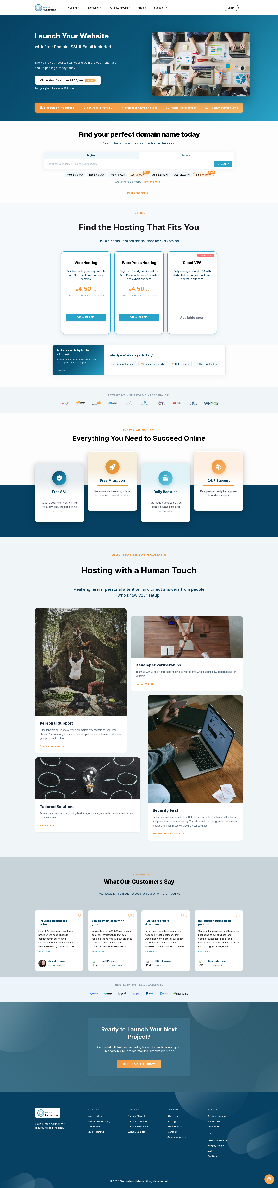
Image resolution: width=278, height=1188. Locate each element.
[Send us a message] (269, 1179)
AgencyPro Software (112, 965)
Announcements (176, 1137)
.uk (203, 174)
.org (117, 174)
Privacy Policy (215, 1145)
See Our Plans (48, 825)
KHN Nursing (54, 965)
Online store (182, 364)
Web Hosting (95, 1116)
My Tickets (213, 1121)
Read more (44, 951)
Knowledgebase (216, 1116)
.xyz (182, 174)
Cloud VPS (94, 1126)
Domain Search (137, 1116)
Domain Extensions (139, 1126)
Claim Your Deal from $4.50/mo (67, 80)
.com (75, 174)
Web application (208, 364)
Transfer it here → (152, 181)
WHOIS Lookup (136, 1131)
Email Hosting (96, 1131)
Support (158, 7)
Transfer (187, 155)
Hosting (72, 7)
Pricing (142, 7)
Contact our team (50, 746)
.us (138, 174)
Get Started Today (139, 1064)
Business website (155, 364)
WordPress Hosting (99, 1121)
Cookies (212, 1156)
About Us (172, 1116)
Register (91, 155)
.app (160, 174)
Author (158, 965)
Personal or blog (125, 364)
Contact (172, 1131)
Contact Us (213, 1126)
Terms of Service (217, 1140)
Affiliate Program (120, 7)
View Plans (86, 317)
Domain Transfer (137, 1121)
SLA (209, 1150)
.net (96, 174)
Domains (93, 7)
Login (231, 7)
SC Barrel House (216, 965)
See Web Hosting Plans (166, 833)
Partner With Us (145, 684)
